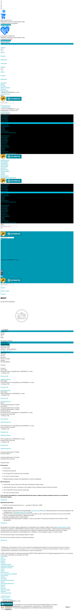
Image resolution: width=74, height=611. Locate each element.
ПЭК (25, 512)
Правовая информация (7, 566)
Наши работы (4, 575)
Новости (3, 563)
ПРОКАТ (3, 150)
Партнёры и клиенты (6, 567)
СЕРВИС (3, 148)
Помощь (3, 585)
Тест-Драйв (4, 578)
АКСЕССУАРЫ (4, 142)
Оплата (3, 84)
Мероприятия (4, 91)
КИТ (28, 512)
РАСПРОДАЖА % (5, 147)
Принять (68, 607)
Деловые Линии (18, 512)
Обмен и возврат (5, 87)
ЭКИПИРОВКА (4, 140)
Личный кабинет (5, 264)
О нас (2, 558)
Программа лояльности (7, 583)
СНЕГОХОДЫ (4, 139)
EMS (43, 510)
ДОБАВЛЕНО (5, 344)
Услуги (2, 569)
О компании (4, 556)
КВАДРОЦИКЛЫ (5, 136)
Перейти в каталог (6, 25)
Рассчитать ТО (5, 572)
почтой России (35, 510)
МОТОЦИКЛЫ (4, 137)
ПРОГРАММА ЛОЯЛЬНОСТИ (8, 153)
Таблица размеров (6, 593)
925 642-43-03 (4, 376)
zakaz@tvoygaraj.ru (6, 379)
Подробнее (4, 499)
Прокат (3, 582)
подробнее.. (8, 609)
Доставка (3, 86)
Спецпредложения (6, 564)
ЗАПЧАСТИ (4, 143)
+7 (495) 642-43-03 (5, 261)
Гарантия (3, 591)
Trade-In (3, 577)
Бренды (3, 561)
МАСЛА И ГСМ (4, 145)
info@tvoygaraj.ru (5, 94)
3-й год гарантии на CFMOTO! (9, 574)
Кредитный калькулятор (7, 580)
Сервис (3, 570)
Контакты (3, 89)
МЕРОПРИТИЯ (5, 151)
